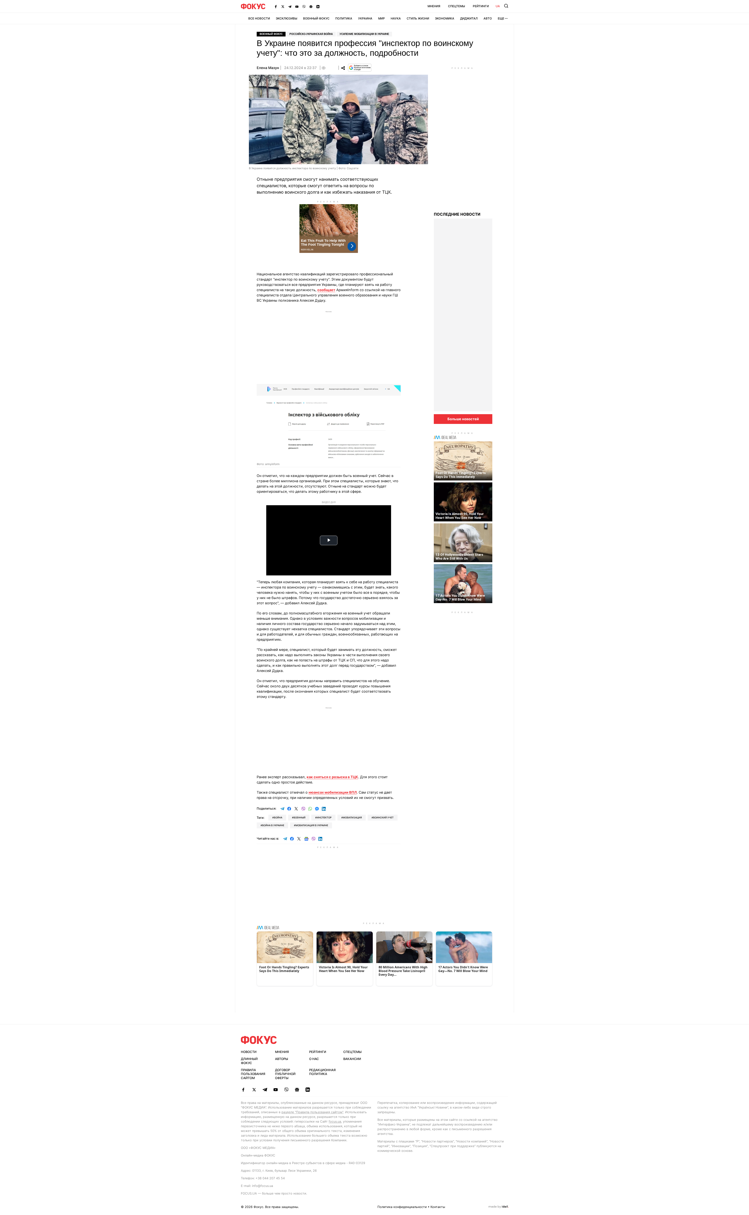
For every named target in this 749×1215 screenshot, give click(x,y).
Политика (343, 18)
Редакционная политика (322, 1072)
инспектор (324, 817)
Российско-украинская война (311, 34)
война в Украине (273, 825)
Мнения (434, 6)
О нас (314, 1059)
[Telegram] (289, 6)
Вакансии (352, 1059)
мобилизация (352, 817)
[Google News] (310, 6)
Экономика (444, 18)
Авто (488, 18)
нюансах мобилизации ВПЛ (333, 792)
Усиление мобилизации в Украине (364, 34)
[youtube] (275, 1089)
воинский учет (383, 817)
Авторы (281, 1059)
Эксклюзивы (286, 18)
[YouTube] (296, 6)
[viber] (286, 1089)
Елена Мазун (268, 68)
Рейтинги (481, 6)
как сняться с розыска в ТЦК (332, 777)
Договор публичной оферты (285, 1074)
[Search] (506, 6)
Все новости (259, 18)
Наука (396, 18)
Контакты (437, 1207)
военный (299, 817)
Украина (365, 18)
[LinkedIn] (317, 6)
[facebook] (243, 1089)
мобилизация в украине (312, 825)
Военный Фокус (316, 18)
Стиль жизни (418, 18)
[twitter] (254, 1089)
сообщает (326, 290)
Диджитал (469, 18)
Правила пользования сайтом (253, 1074)
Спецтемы (456, 6)
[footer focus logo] (259, 1040)
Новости (248, 1052)
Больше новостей (463, 419)
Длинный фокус (249, 1061)
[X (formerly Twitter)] (282, 6)
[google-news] (297, 1089)
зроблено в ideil (498, 1206)
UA (498, 6)
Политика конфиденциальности (402, 1207)
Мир (381, 18)
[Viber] (303, 6)
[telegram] (264, 1089)
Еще (501, 18)
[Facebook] (275, 6)
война (278, 817)
